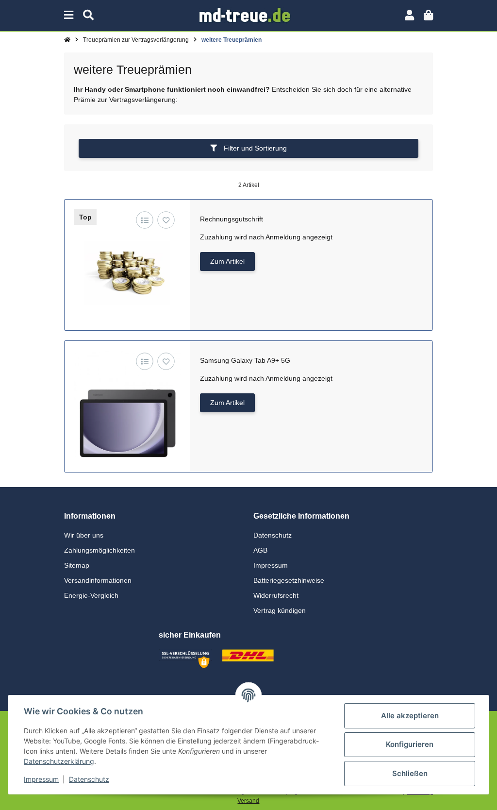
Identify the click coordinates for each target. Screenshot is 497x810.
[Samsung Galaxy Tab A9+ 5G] (127, 404)
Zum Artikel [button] (227, 261)
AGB (260, 550)
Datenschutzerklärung (59, 761)
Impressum (270, 565)
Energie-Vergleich (91, 595)
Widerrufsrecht (275, 595)
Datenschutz (272, 535)
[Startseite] (67, 39)
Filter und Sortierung (254, 148)
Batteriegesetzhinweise (288, 580)
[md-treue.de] (248, 15)
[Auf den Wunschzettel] (166, 220)
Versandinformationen (98, 580)
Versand (248, 800)
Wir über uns (83, 535)
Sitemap (76, 565)
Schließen (410, 773)
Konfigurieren (409, 744)
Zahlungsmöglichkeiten (99, 550)
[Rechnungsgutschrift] (127, 262)
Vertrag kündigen (279, 610)
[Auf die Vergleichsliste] (144, 220)
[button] (409, 15)
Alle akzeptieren (410, 715)
